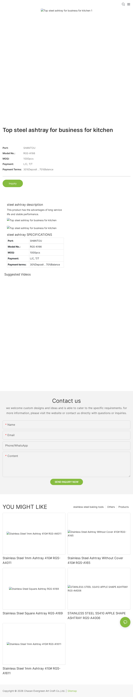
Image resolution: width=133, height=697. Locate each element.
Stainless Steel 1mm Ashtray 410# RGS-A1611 (31, 671)
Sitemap (72, 690)
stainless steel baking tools (88, 506)
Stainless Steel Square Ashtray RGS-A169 (33, 613)
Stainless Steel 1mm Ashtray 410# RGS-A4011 (31, 560)
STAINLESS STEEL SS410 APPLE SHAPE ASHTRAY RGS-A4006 (97, 615)
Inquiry (13, 183)
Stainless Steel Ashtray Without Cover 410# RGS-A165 (95, 560)
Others (111, 506)
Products (123, 506)
